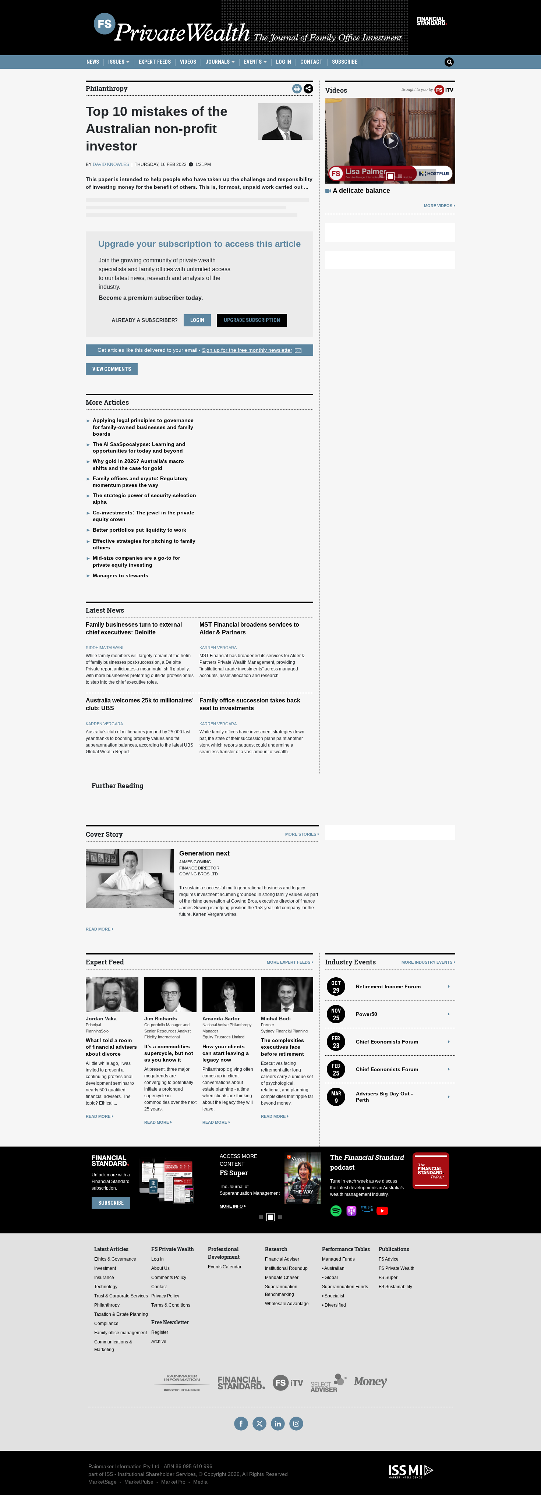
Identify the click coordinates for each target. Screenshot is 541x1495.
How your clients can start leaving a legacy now (225, 1053)
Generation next (204, 853)
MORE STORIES (300, 834)
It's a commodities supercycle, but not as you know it (168, 1053)
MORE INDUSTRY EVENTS (427, 962)
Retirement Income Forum (388, 986)
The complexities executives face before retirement (282, 1046)
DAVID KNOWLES (111, 164)
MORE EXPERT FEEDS (288, 962)
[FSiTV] (443, 89)
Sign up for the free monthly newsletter (247, 350)
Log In (283, 62)
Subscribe (344, 62)
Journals (218, 62)
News (92, 62)
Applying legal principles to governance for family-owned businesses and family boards (143, 426)
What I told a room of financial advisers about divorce (111, 1046)
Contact (311, 62)
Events (253, 62)
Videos (188, 62)
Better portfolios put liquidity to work (139, 530)
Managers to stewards (120, 575)
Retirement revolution (367, 190)
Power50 (366, 1014)
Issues (116, 62)
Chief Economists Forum (387, 1042)
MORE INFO (227, 1206)
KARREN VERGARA (218, 647)
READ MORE (98, 929)
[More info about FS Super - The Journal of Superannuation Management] (298, 1178)
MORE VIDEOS (438, 205)
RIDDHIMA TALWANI (104, 647)
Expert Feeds (155, 62)
